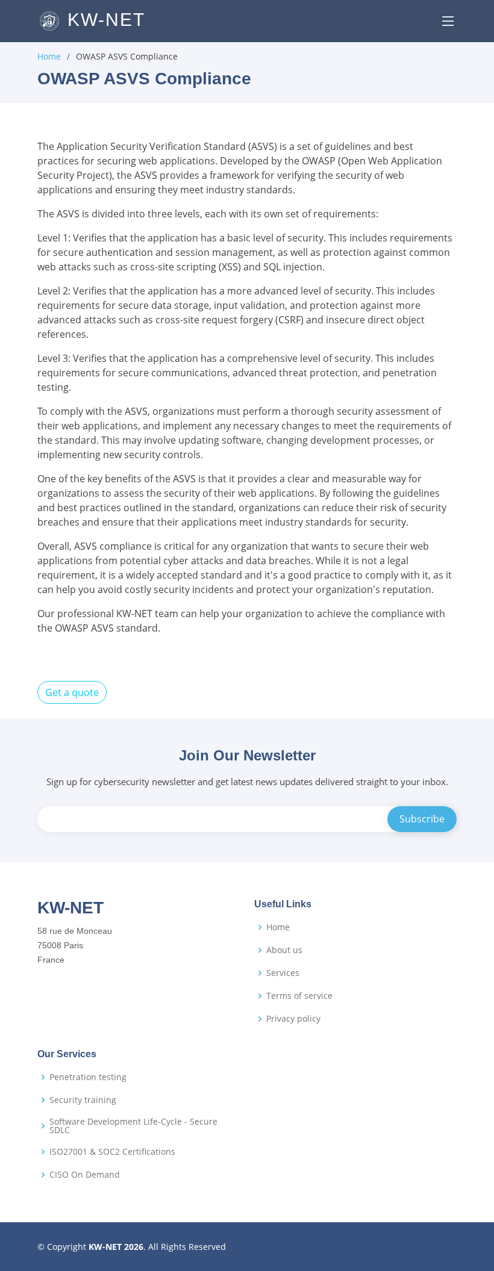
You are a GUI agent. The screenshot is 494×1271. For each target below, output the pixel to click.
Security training (82, 1100)
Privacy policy (293, 1019)
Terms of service (299, 996)
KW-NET (103, 20)
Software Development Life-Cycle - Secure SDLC (133, 1125)
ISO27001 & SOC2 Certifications (112, 1152)
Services (282, 973)
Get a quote (72, 692)
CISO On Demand (84, 1174)
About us (284, 950)
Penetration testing (88, 1077)
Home (49, 56)
